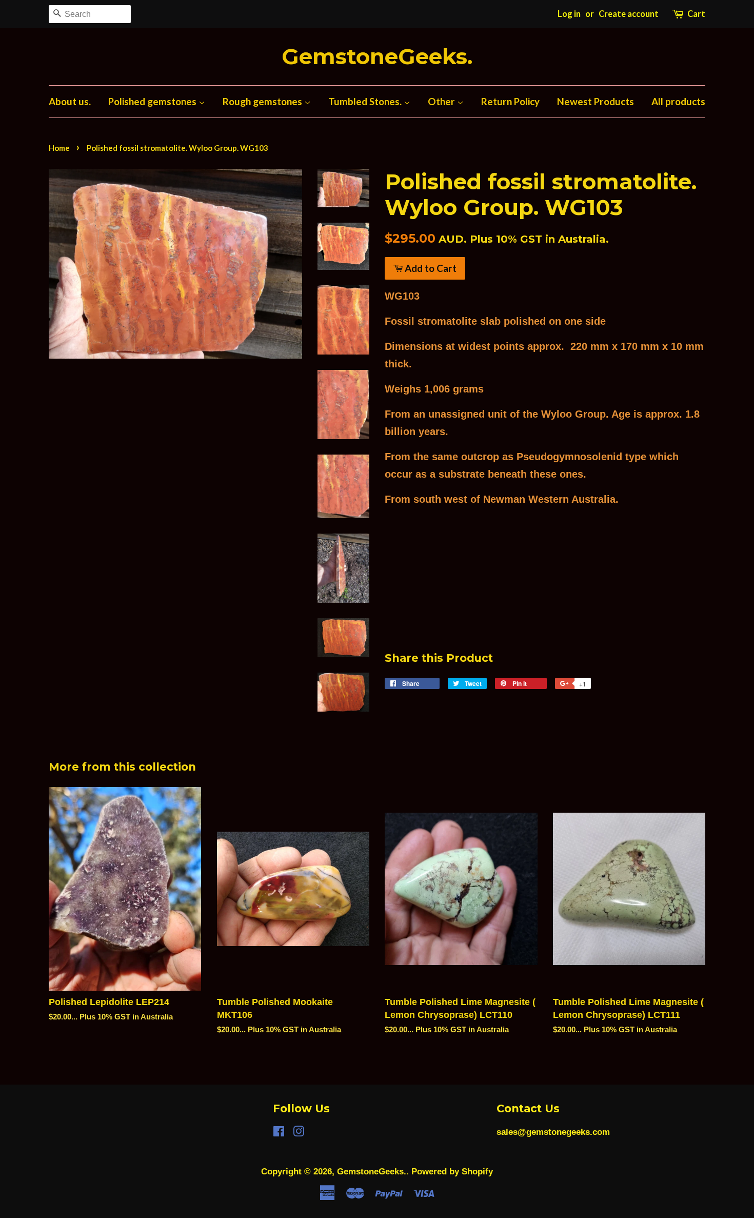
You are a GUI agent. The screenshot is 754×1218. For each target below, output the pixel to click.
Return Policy (510, 101)
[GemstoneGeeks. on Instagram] (298, 1133)
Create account (629, 14)
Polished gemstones (153, 101)
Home (59, 147)
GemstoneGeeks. (377, 57)
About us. (70, 101)
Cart (696, 14)
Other (442, 101)
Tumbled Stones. (366, 101)
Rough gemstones (263, 101)
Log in (569, 14)
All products (678, 101)
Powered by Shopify (452, 1171)
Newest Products (595, 101)
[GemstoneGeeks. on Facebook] (279, 1133)
